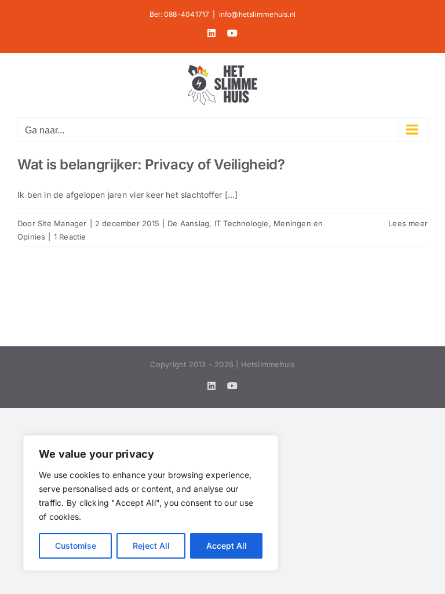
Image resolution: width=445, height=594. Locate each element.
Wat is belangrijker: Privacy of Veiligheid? (151, 164)
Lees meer (408, 223)
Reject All (151, 545)
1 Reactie (70, 236)
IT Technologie (241, 223)
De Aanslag (188, 223)
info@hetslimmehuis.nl (257, 14)
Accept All (226, 545)
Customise (75, 545)
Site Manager (62, 223)
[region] (150, 503)
